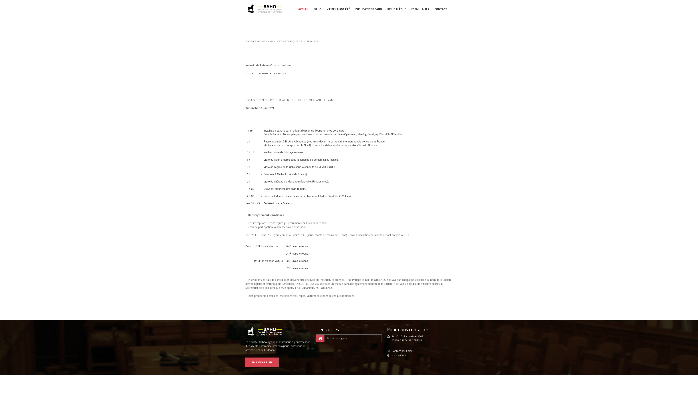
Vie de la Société (338, 9)
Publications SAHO (368, 9)
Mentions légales (337, 338)
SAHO (317, 9)
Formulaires (420, 9)
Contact (440, 9)
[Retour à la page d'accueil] (266, 9)
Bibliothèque (396, 9)
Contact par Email (402, 351)
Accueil (303, 9)
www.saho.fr (399, 355)
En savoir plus (262, 362)
